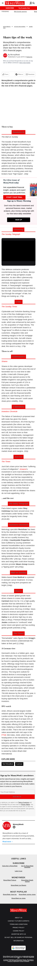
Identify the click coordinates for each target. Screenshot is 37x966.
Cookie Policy (18, 931)
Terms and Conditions (18, 924)
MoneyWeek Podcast (9, 880)
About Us (18, 917)
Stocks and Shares (19, 26)
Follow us (20, 74)
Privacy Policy (18, 927)
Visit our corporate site (25, 957)
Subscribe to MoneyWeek (9, 866)
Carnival (19, 764)
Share (6, 74)
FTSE (4, 735)
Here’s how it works (24, 62)
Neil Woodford (8, 764)
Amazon (23, 469)
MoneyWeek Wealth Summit (27, 880)
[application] (18, 250)
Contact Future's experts (18, 921)
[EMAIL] (14, 827)
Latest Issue (18, 871)
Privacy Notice (25, 804)
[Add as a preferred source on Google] (18, 948)
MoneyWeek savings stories (27, 894)
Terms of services (23, 802)
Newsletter (31, 74)
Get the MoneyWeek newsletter (27, 866)
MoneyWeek (15, 54)
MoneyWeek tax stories (19, 898)
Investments (6, 26)
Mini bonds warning (20, 11)
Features (29, 57)
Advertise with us (18, 934)
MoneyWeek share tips (10, 894)
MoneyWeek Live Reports (18, 885)
